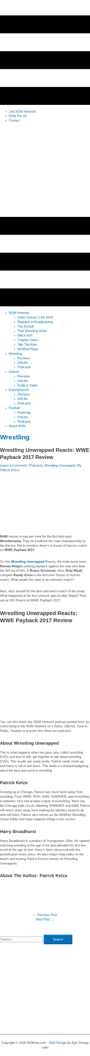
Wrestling (14, 437)
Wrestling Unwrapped (59, 465)
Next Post (45, 919)
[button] (19, 313)
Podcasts (36, 465)
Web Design (57, 1042)
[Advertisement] (45, 171)
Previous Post (45, 915)
